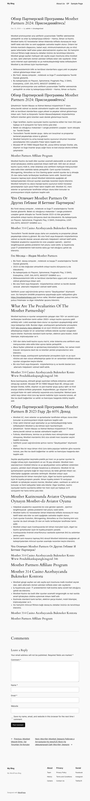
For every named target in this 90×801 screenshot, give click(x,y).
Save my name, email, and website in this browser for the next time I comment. (44, 717)
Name (14, 685)
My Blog (10, 3)
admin (28, 28)
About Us (60, 4)
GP (68, 4)
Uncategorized (38, 28)
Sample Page (77, 4)
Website (14, 706)
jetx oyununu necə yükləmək (28, 328)
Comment (16, 660)
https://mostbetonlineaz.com (23, 297)
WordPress (22, 792)
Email (14, 695)
